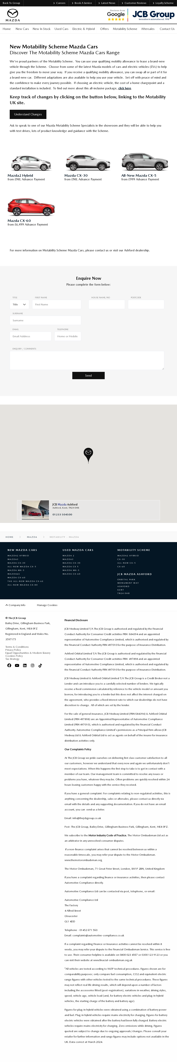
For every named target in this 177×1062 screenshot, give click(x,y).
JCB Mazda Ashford (134, 574)
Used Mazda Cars (78, 550)
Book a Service (83, 3)
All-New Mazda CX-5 (22, 566)
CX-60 (121, 566)
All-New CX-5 (126, 563)
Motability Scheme (133, 550)
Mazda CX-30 (16, 563)
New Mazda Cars (22, 550)
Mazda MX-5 (16, 570)
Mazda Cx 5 (71, 566)
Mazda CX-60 (16, 577)
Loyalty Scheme (165, 3)
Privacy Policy (13, 649)
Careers (60, 3)
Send (88, 375)
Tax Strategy (12, 658)
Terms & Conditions (17, 646)
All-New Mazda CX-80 (23, 585)
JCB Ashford (64, 504)
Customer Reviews (135, 3)
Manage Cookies (47, 605)
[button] (88, 455)
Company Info (16, 605)
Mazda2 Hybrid (18, 555)
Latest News (108, 3)
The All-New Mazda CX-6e (26, 581)
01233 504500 (62, 514)
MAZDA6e (14, 574)
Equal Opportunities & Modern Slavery (27, 652)
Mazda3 (13, 559)
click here (124, 88)
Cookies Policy (14, 655)
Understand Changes (28, 114)
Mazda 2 (68, 555)
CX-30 (121, 559)
